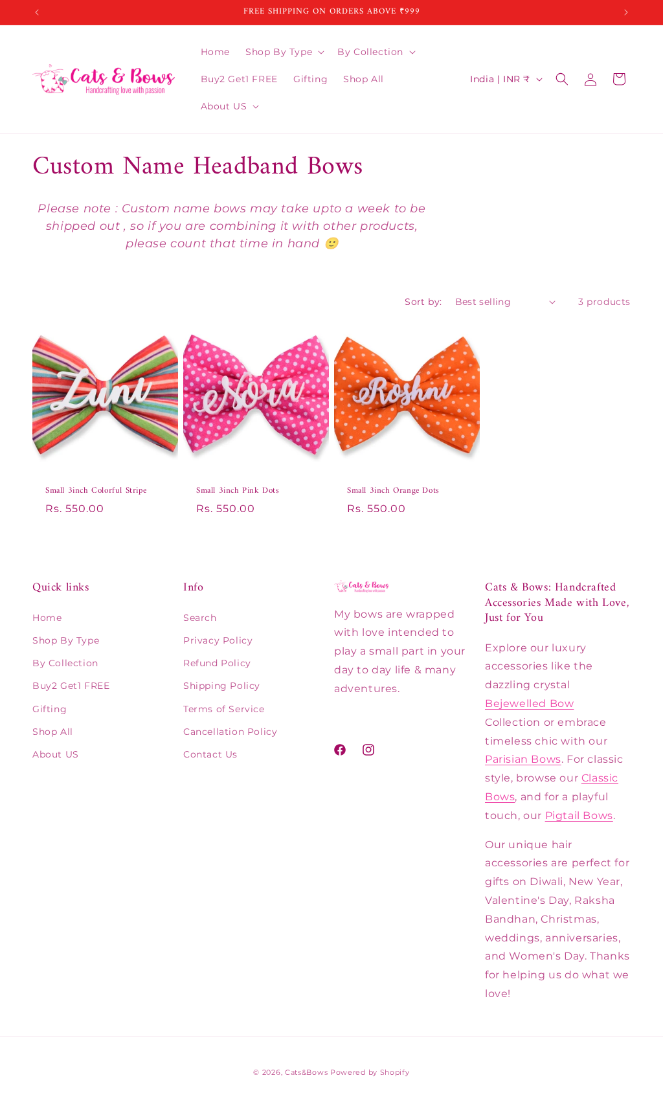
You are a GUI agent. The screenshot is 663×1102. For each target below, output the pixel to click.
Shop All (52, 731)
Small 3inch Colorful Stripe (95, 491)
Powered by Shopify (370, 1072)
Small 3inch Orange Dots (393, 491)
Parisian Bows (523, 759)
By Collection (65, 663)
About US (55, 754)
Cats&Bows (306, 1072)
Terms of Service (224, 709)
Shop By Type (65, 640)
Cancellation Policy (230, 731)
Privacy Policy (218, 640)
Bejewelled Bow (529, 703)
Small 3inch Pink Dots (238, 491)
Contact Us (210, 754)
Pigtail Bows (579, 815)
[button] (284, 51)
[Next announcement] (626, 12)
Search (200, 618)
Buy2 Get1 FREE (70, 686)
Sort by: (423, 302)
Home (47, 618)
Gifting (49, 709)
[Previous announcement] (37, 12)
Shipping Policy (221, 686)
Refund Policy (217, 663)
